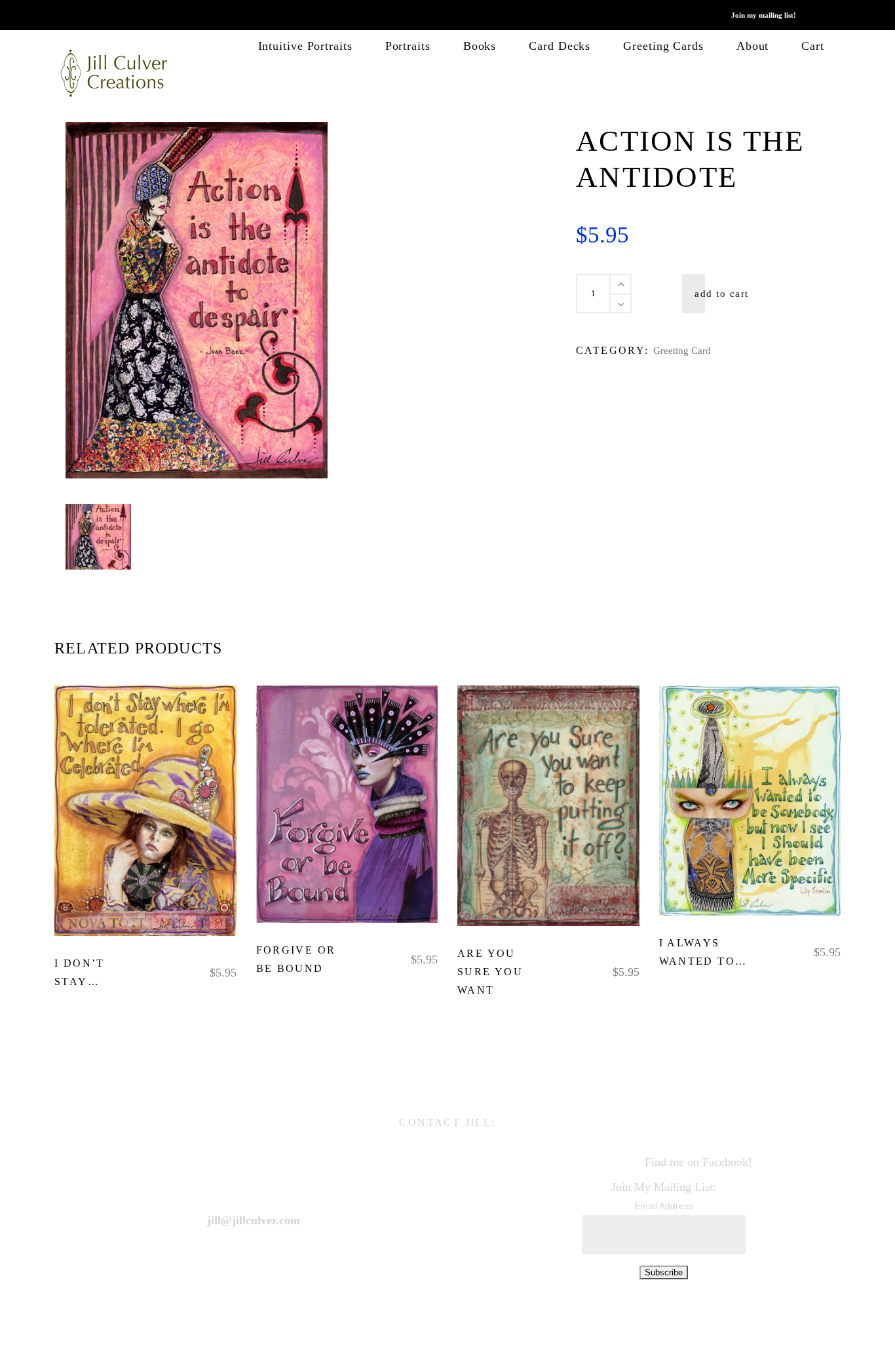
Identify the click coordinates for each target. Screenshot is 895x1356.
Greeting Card (682, 350)
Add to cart (722, 293)
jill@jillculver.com (253, 1220)
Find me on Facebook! (698, 1161)
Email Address (663, 1206)
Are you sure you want (490, 971)
